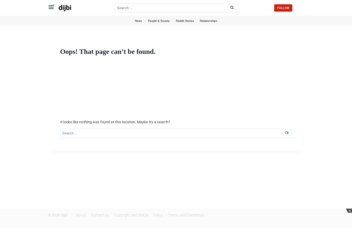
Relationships (208, 20)
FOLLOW (283, 8)
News (138, 20)
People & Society (159, 20)
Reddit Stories (185, 20)
